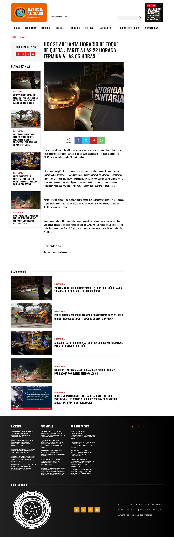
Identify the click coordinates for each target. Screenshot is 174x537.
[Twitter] (28, 54)
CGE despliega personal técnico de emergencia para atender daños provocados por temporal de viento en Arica (25, 140)
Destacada (151, 5)
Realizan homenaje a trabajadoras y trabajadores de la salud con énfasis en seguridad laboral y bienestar (83, 435)
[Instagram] (23, 54)
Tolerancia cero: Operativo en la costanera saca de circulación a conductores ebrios (83, 444)
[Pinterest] (93, 140)
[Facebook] (18, 54)
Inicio (13, 37)
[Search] (139, 18)
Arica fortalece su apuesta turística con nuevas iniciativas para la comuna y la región (25, 180)
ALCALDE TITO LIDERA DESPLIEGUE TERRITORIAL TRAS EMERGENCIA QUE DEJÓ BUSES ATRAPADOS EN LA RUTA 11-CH (23, 458)
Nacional (23, 37)
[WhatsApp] (101, 140)
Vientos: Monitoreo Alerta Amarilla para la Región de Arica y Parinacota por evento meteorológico (154, 14)
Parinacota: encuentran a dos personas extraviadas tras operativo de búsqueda (23, 450)
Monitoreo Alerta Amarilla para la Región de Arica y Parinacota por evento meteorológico (25, 219)
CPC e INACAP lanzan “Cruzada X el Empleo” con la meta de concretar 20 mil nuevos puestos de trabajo (23, 467)
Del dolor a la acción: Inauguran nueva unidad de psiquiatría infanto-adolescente (81, 453)
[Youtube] (33, 54)
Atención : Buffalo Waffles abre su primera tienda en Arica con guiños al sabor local (81, 472)
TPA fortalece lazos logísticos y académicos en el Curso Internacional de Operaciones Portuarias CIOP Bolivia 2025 (82, 463)
